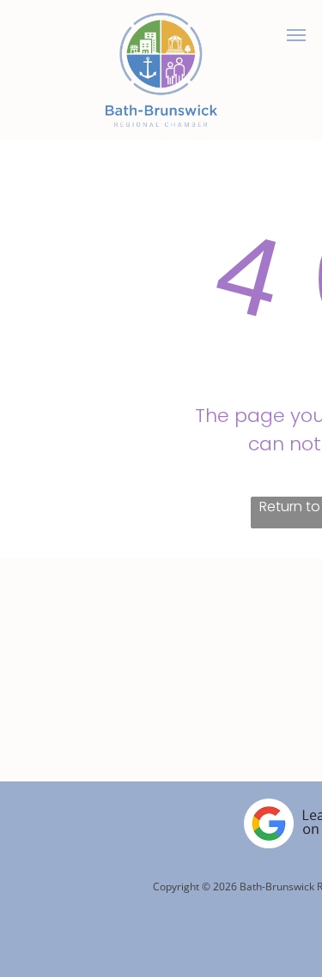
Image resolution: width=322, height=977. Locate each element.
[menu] (296, 35)
